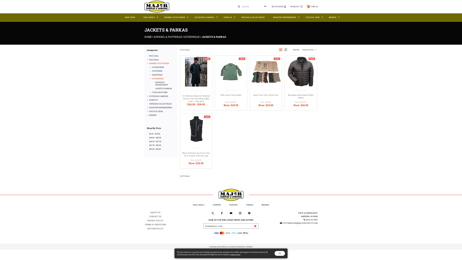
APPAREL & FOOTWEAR (174, 17)
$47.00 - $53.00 (155, 145)
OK (280, 253)
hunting (233, 205)
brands (265, 205)
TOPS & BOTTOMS (159, 92)
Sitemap (249, 247)
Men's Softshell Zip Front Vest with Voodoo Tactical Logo (196, 154)
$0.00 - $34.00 (154, 134)
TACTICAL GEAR (312, 17)
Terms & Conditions (155, 224)
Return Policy (156, 229)
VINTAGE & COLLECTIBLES (253, 17)
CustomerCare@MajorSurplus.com (300, 223)
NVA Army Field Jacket (230, 95)
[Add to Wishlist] (207, 66)
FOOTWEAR (157, 71)
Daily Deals (149, 17)
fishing (249, 205)
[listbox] (309, 50)
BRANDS (332, 17)
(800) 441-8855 (312, 220)
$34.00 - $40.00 (155, 137)
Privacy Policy (155, 220)
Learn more (235, 254)
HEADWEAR (157, 75)
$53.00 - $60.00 (155, 149)
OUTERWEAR (158, 79)
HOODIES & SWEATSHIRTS (161, 83)
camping (217, 205)
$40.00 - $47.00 (155, 141)
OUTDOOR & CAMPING (204, 17)
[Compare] (207, 72)
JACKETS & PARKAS (163, 88)
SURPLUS (228, 17)
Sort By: (296, 50)
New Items (130, 17)
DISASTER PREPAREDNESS (284, 17)
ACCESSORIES (158, 67)
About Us (155, 212)
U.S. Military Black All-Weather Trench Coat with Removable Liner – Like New (196, 98)
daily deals (198, 205)
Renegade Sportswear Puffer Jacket (301, 96)
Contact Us (155, 216)
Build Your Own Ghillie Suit (265, 95)
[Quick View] (207, 60)
